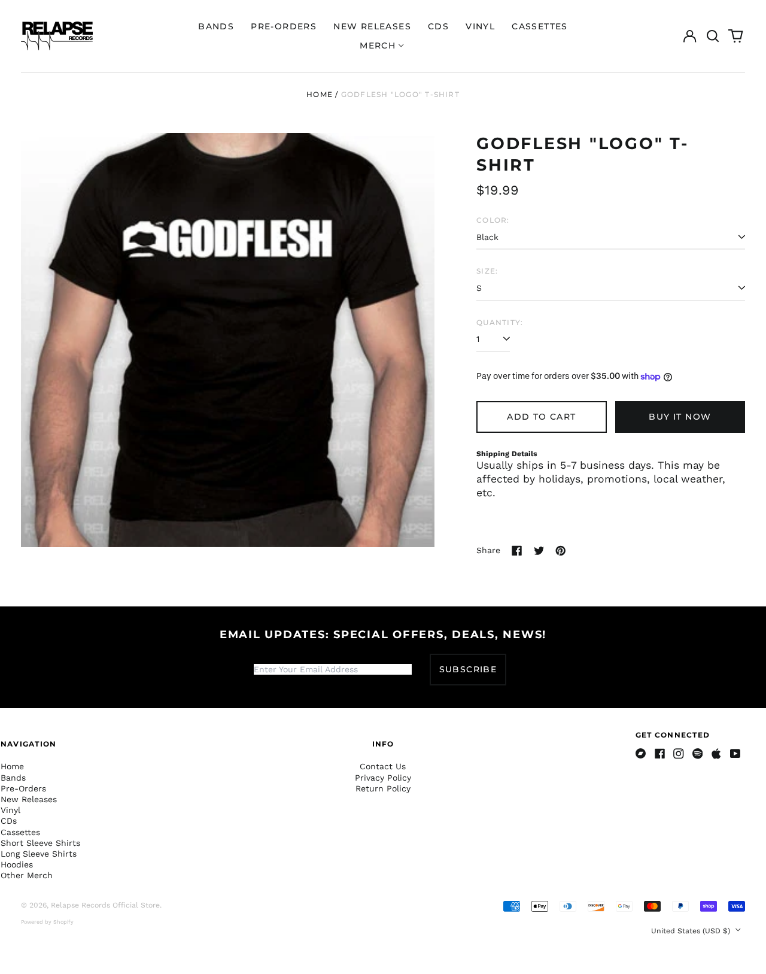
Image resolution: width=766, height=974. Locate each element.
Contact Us (383, 766)
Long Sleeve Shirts (39, 853)
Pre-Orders (284, 26)
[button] (712, 35)
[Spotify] (697, 753)
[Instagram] (678, 753)
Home (319, 94)
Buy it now (680, 416)
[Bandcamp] (641, 753)
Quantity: (499, 322)
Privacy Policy (383, 777)
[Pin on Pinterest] (560, 550)
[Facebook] (660, 753)
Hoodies (17, 864)
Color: (492, 220)
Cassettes (540, 26)
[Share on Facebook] (517, 550)
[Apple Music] (716, 753)
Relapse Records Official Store (105, 905)
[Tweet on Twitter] (539, 550)
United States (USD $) (691, 931)
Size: (487, 270)
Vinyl (480, 26)
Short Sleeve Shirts (40, 843)
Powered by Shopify (47, 922)
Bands (216, 26)
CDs (438, 26)
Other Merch (27, 875)
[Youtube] (735, 753)
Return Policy (383, 788)
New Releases (372, 26)
